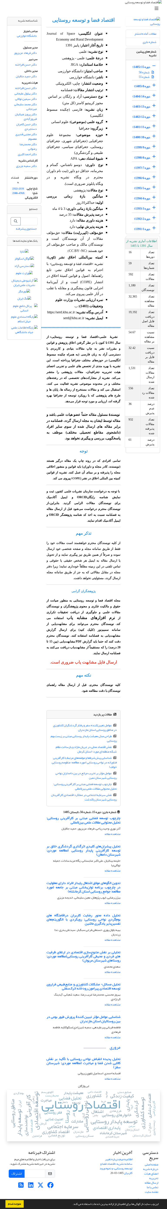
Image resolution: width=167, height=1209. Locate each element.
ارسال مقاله (151, 1183)
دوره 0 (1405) (142, 86)
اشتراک (17, 1173)
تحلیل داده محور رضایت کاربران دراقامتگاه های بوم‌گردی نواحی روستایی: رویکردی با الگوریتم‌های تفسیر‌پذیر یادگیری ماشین (83, 919)
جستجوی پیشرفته (26, 229)
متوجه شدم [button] (14, 1203)
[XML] (60, 812)
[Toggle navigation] (85, 8)
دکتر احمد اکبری (27, 154)
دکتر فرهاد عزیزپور (25, 53)
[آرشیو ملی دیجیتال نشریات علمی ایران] (24, 284)
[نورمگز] (24, 292)
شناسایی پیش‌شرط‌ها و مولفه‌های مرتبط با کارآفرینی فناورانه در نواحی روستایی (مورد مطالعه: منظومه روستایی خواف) (84, 762)
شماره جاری (149, 42)
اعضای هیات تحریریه (151, 1176)
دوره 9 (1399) (142, 147)
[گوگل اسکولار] (24, 260)
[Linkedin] (30, 1186)
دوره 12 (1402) (141, 117)
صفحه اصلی (151, 1164)
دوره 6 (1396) (142, 178)
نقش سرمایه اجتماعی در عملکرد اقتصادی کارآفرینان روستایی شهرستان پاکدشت (84, 797)
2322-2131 (18, 189)
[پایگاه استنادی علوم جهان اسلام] (24, 320)
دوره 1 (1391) (142, 229)
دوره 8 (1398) (142, 158)
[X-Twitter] (40, 1186)
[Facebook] (50, 1186)
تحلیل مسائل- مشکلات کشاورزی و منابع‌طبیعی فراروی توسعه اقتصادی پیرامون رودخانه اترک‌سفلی (83, 986)
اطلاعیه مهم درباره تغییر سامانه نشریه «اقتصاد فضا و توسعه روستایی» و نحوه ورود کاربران (116, 1166)
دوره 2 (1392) (142, 219)
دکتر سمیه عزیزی (26, 166)
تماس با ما (152, 1187)
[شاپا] (24, 252)
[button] (71, 1204)
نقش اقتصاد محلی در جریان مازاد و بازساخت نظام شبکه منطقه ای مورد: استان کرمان (86, 749)
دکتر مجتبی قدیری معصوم (26, 136)
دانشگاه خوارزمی (27, 36)
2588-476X (18, 193)
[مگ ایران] (24, 299)
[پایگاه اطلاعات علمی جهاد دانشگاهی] (24, 331)
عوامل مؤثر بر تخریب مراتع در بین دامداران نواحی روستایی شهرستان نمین (86, 775)
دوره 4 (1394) (142, 198)
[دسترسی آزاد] (24, 267)
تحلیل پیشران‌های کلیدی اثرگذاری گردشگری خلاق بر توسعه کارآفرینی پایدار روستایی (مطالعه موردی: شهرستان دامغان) (83, 850)
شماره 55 (144, 77)
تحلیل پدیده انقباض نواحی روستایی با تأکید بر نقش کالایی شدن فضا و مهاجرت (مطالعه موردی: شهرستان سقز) (83, 1063)
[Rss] (21, 1186)
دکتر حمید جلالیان (26, 76)
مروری (115, 1047)
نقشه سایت (151, 1192)
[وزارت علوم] (24, 274)
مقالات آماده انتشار (145, 34)
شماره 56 (144, 72)
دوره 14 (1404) (141, 96)
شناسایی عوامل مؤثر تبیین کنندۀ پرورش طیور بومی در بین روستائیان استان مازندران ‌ (83, 1019)
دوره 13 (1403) (141, 107)
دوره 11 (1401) (141, 127)
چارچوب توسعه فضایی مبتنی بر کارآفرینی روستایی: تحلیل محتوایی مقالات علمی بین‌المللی (85, 786)
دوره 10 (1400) (141, 137)
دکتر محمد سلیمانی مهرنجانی (25, 106)
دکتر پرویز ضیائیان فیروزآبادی (26, 116)
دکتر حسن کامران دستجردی (26, 126)
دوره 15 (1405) (141, 67)
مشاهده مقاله (112, 834)
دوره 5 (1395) (142, 188)
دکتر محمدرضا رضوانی (28, 146)
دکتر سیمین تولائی (26, 99)
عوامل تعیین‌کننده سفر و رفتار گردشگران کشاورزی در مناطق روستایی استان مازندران (85, 727)
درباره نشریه (150, 1169)
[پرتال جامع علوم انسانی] (24, 309)
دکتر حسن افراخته (26, 64)
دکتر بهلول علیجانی (26, 93)
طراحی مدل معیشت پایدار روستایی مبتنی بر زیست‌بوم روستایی (84, 738)
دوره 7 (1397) (142, 168)
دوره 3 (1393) (142, 209)
